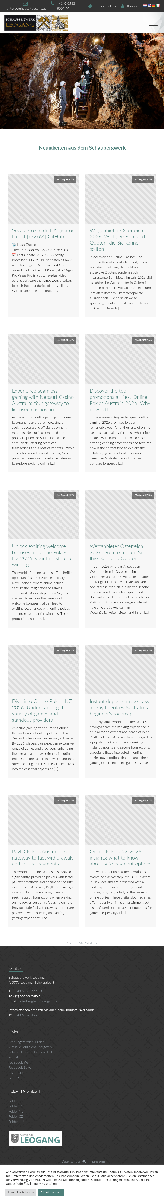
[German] (153, 5)
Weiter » (91, 943)
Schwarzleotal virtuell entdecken (32, 1052)
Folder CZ (16, 1116)
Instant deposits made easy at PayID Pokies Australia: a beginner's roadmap (120, 708)
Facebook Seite (20, 1067)
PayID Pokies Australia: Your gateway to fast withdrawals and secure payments (42, 858)
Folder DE (16, 1101)
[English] (149, 5)
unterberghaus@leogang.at (38, 1001)
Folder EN (16, 1106)
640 (81, 943)
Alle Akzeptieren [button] (51, 1192)
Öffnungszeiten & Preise (26, 1042)
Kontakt (14, 1057)
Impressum (97, 1161)
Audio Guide (18, 1078)
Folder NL (16, 1111)
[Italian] (158, 5)
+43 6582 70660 (27, 1015)
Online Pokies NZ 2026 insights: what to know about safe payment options (120, 858)
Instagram (16, 1072)
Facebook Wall (19, 1062)
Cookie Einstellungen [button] (21, 1192)
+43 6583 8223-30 (29, 991)
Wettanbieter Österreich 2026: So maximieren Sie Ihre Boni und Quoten (117, 552)
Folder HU (16, 1121)
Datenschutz (71, 1161)
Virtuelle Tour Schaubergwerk (31, 1047)
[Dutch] (145, 5)
